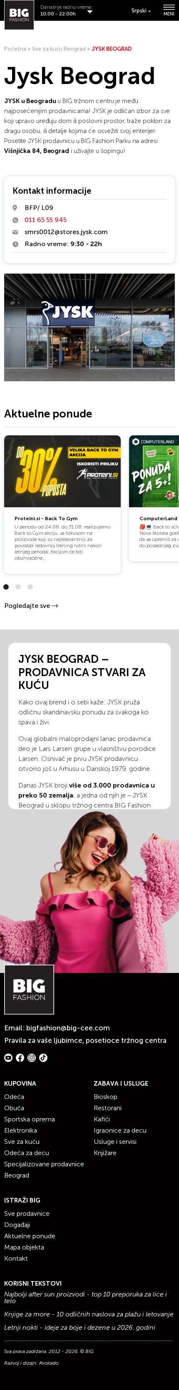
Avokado (48, 1363)
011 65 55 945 (46, 220)
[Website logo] (19, 15)
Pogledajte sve (27, 606)
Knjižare (105, 1153)
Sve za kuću (22, 1142)
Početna (15, 49)
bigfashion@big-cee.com (68, 1028)
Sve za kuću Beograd (59, 49)
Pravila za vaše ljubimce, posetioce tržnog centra (85, 1040)
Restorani (108, 1108)
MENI (169, 13)
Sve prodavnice (27, 1213)
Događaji (17, 1225)
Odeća (14, 1097)
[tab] (6, 587)
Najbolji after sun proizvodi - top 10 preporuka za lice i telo (85, 1297)
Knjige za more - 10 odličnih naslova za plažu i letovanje (89, 1314)
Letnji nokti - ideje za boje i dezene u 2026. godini (79, 1327)
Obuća (14, 1108)
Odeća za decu (26, 1153)
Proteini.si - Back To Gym (46, 518)
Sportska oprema (29, 1119)
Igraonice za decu (120, 1130)
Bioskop (105, 1097)
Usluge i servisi (115, 1142)
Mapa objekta (24, 1247)
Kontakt (16, 1258)
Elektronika (20, 1130)
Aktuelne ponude (29, 1236)
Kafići (102, 1119)
